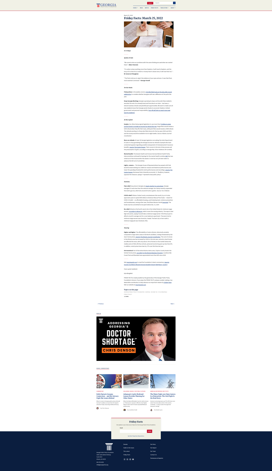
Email (121, 428)
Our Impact (153, 448)
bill (166, 156)
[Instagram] (130, 459)
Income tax (154, 292)
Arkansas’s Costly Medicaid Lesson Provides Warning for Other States (133, 396)
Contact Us (153, 455)
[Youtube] (133, 459)
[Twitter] (127, 459)
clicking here (167, 282)
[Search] (174, 3)
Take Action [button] (164, 8)
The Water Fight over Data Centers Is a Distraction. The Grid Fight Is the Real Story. (162, 396)
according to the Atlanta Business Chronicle (150, 253)
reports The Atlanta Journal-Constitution (148, 237)
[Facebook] (124, 459)
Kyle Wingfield (162, 292)
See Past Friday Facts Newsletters (136, 436)
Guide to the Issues (128, 448)
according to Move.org (135, 211)
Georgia (147, 292)
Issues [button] (135, 8)
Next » (172, 304)
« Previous (101, 304)
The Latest (126, 451)
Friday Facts (126, 455)
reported (165, 202)
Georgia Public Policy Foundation (134, 292)
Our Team (153, 451)
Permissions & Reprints (156, 458)
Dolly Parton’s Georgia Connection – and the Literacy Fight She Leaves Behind (107, 396)
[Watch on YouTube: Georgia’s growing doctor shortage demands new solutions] (136, 339)
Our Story (153, 444)
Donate (125, 444)
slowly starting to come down (154, 186)
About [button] (173, 8)
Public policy (128, 294)
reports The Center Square (137, 147)
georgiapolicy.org (132, 262)
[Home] (106, 5)
